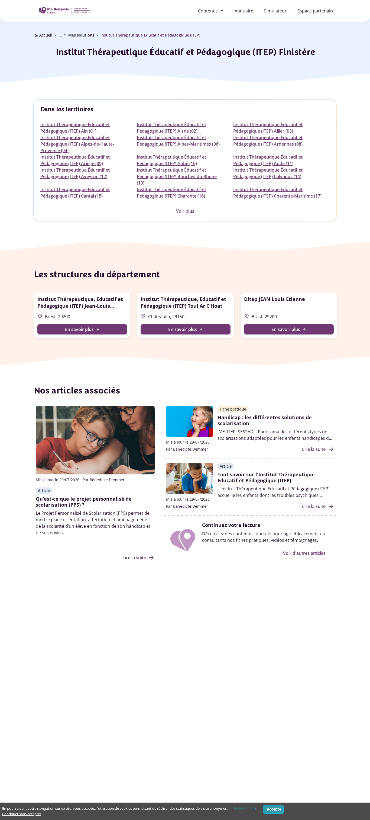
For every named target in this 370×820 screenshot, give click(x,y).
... (63, 35)
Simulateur (275, 11)
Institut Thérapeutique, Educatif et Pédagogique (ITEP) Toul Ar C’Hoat (183, 302)
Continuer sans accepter (21, 813)
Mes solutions (81, 35)
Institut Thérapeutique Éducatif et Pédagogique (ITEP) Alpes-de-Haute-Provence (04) (77, 144)
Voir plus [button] (185, 211)
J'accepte (273, 809)
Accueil (45, 35)
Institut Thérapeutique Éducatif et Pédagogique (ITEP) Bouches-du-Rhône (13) (177, 176)
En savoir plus (245, 808)
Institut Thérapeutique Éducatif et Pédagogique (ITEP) (150, 35)
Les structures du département (96, 274)
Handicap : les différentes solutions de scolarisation (265, 420)
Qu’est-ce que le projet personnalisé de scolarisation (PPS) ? (84, 502)
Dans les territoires (66, 109)
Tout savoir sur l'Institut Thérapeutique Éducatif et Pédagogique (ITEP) (266, 477)
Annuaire (244, 11)
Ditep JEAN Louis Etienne (274, 299)
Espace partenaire (316, 11)
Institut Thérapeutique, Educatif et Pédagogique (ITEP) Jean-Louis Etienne (80, 302)
